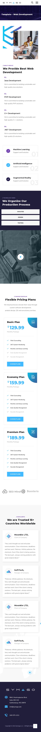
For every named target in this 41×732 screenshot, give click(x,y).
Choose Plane (15, 364)
